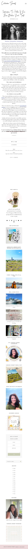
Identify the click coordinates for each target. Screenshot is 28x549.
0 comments (14, 144)
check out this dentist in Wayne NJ (15, 131)
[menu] (26, 3)
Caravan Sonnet (8, 3)
